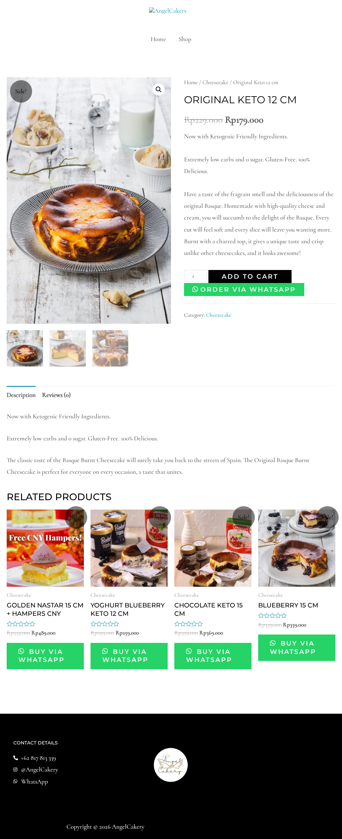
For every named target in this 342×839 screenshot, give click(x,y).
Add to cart (250, 276)
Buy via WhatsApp (41, 656)
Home (158, 39)
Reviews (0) (56, 395)
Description (21, 395)
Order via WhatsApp (248, 289)
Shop (185, 39)
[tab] (21, 395)
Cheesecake (215, 82)
